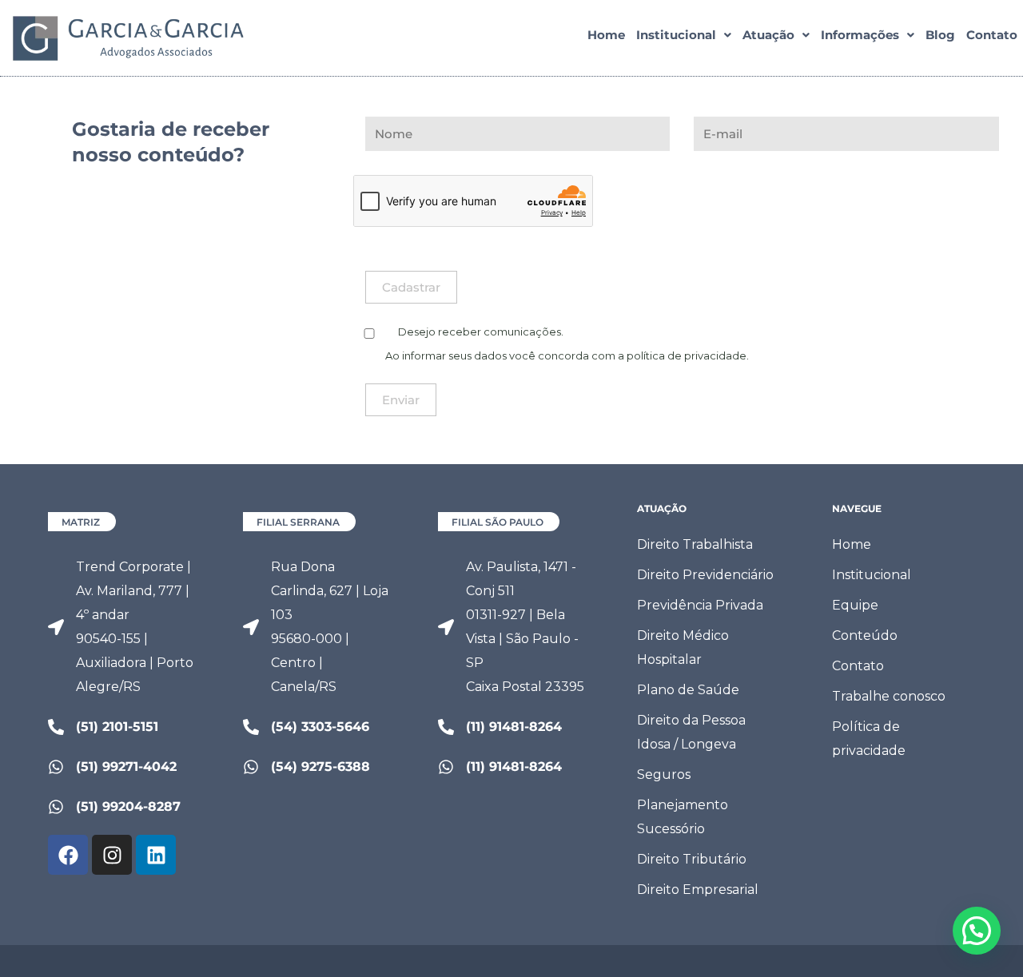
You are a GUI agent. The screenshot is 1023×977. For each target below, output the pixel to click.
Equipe (855, 605)
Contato (991, 34)
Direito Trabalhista (695, 544)
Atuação (768, 34)
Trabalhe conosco (888, 696)
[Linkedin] (156, 855)
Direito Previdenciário (705, 574)
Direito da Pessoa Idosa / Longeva (691, 732)
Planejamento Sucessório (682, 816)
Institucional (676, 34)
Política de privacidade (869, 738)
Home (606, 34)
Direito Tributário (691, 859)
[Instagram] (112, 855)
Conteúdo (865, 635)
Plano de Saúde (688, 689)
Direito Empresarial (697, 889)
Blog (940, 34)
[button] (684, 35)
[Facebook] (68, 855)
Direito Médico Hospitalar (683, 647)
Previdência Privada (700, 605)
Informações (860, 34)
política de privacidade (686, 355)
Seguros (664, 774)
